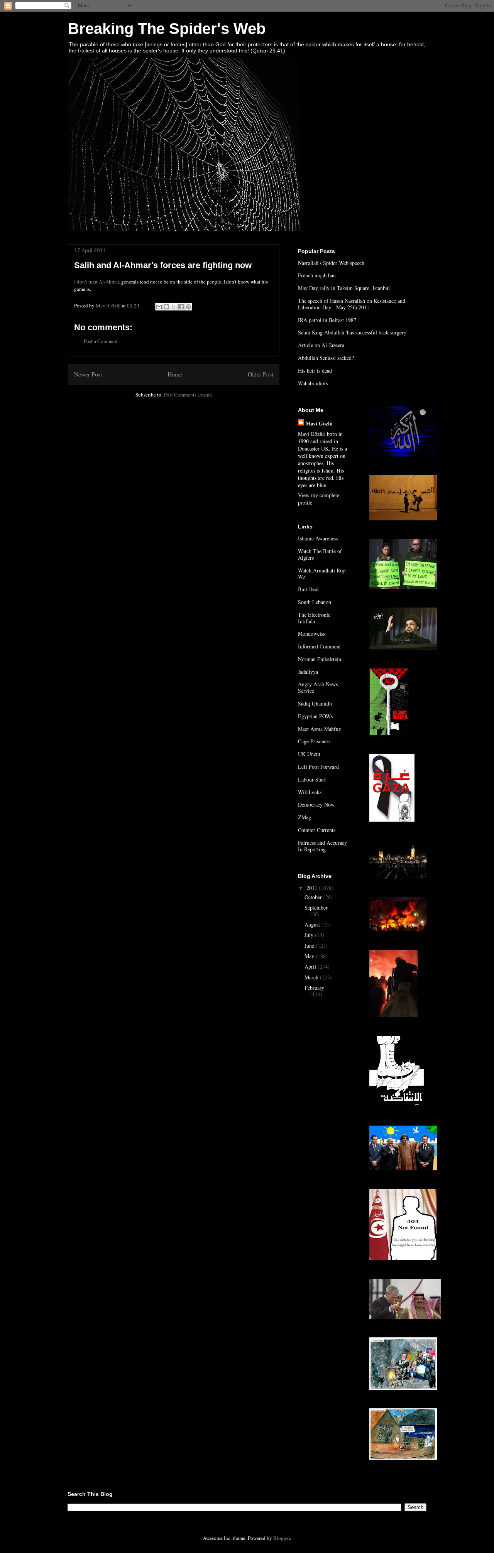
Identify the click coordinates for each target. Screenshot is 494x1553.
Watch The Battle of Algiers (320, 554)
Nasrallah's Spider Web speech (331, 263)
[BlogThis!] (166, 307)
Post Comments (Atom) (188, 394)
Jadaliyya (308, 671)
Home (174, 374)
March (312, 977)
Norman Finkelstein (319, 659)
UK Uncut (309, 754)
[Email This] (159, 307)
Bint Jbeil (308, 589)
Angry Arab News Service (318, 687)
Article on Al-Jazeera (321, 345)
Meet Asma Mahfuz (319, 729)
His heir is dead (315, 370)
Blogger (281, 1537)
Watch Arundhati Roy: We (322, 574)
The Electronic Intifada (314, 618)
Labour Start (312, 779)
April (311, 966)
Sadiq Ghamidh (315, 703)
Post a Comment (101, 341)
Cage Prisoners (314, 741)
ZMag (304, 817)
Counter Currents (316, 830)
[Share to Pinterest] (188, 307)
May (310, 956)
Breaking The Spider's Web (167, 28)
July (310, 935)
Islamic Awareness (318, 538)
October (314, 897)
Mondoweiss (311, 633)
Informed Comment (319, 646)
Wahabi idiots (313, 383)
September (316, 907)
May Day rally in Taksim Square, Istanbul (344, 288)
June (310, 945)
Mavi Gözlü (319, 423)
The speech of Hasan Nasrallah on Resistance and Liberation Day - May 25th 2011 (351, 304)
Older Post (260, 374)
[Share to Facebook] (181, 307)
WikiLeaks (309, 792)
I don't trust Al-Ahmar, (97, 281)
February (314, 987)
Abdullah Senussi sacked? (326, 357)
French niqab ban (317, 275)
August (313, 924)
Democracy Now (316, 804)
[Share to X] (174, 307)
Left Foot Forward (318, 766)
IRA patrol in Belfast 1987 (327, 320)
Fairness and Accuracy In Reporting (322, 846)
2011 (312, 887)
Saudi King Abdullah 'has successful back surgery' (353, 332)
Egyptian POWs (315, 716)
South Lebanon (314, 602)
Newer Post (88, 374)
